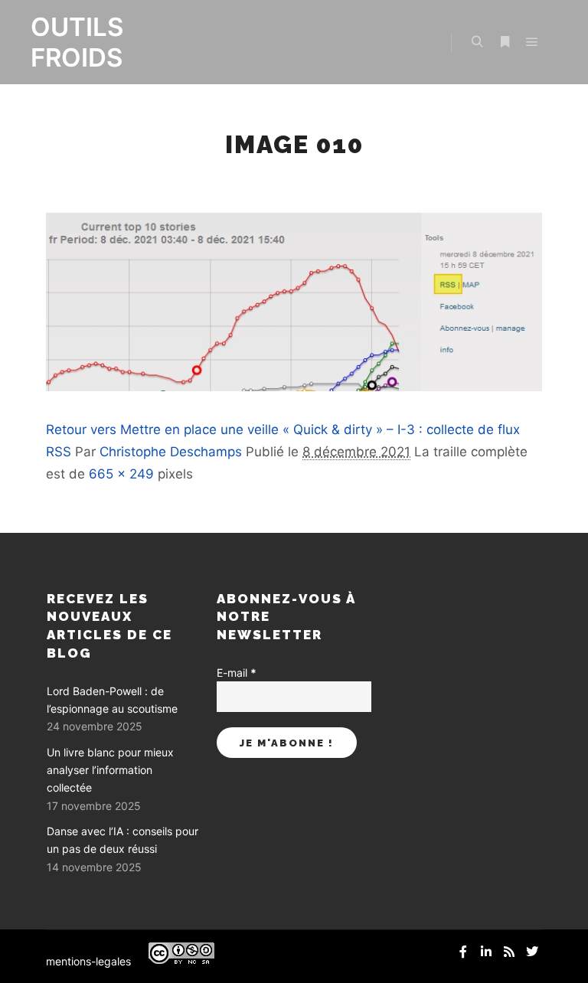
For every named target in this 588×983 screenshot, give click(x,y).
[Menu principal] (532, 42)
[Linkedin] (486, 952)
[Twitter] (532, 952)
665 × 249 (121, 474)
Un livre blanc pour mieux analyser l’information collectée (110, 770)
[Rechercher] (477, 42)
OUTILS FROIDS (77, 42)
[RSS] (509, 952)
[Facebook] (463, 952)
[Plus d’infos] (504, 42)
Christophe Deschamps (171, 451)
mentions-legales (88, 961)
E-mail (236, 672)
